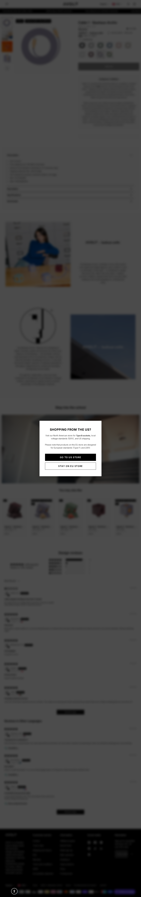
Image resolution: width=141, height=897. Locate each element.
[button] (14, 891)
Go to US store (70, 457)
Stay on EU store (70, 466)
